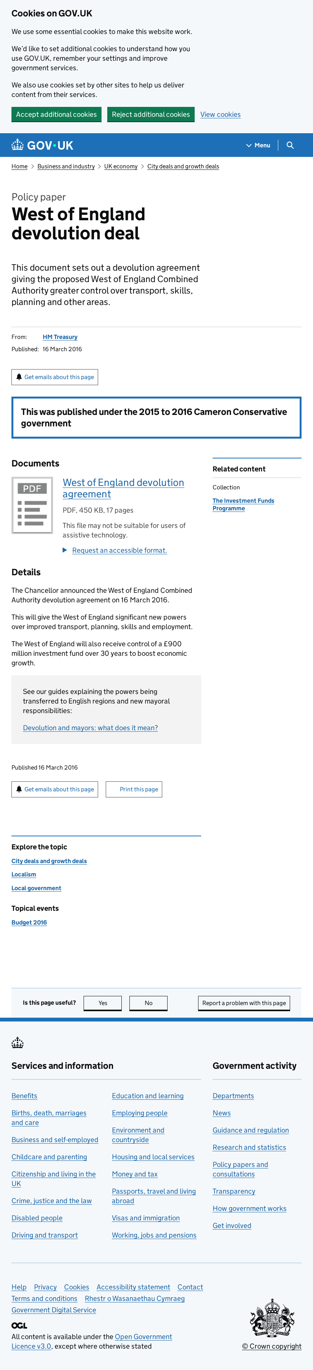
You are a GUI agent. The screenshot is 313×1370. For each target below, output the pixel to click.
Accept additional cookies (56, 114)
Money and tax (135, 1174)
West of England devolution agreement (123, 488)
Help (19, 1287)
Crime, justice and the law (51, 1200)
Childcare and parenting (49, 1156)
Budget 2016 (29, 922)
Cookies (76, 1287)
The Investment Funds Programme (243, 504)
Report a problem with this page (244, 1003)
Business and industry (66, 166)
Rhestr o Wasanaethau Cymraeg (135, 1298)
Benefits (24, 1095)
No (156, 1003)
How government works (250, 1208)
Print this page (139, 789)
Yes (110, 1003)
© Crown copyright (272, 1346)
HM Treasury (60, 336)
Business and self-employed (54, 1139)
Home (19, 166)
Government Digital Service (53, 1309)
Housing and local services (153, 1156)
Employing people (140, 1113)
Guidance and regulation (251, 1130)
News (222, 1113)
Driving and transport (44, 1235)
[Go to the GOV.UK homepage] (42, 145)
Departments (233, 1095)
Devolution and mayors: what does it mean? (90, 727)
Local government (36, 888)
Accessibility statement (133, 1287)
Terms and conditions (44, 1298)
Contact (190, 1287)
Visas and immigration (146, 1217)
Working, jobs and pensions (154, 1235)
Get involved (232, 1225)
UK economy (120, 166)
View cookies (220, 114)
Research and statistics (249, 1147)
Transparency (234, 1191)
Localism (23, 874)
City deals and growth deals (183, 166)
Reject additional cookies (151, 114)
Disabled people (37, 1217)
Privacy (45, 1287)
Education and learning (148, 1095)
